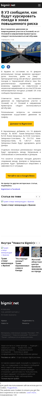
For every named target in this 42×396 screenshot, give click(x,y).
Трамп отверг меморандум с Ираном (18, 205)
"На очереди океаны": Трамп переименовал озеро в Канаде (22, 264)
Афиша (4, 320)
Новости (4, 323)
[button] (36, 196)
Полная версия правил (10, 378)
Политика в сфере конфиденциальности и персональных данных (19, 353)
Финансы (25, 323)
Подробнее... (12, 387)
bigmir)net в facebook (10, 189)
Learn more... (32, 392)
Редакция (33, 345)
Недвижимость (28, 320)
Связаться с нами (8, 348)
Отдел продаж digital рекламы (28, 357)
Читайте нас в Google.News (21, 175)
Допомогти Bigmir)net (21, 123)
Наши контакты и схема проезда (14, 345)
